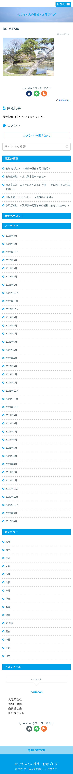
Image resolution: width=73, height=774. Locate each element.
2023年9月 (11, 260)
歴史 (8, 631)
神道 (8, 647)
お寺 (8, 541)
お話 (8, 550)
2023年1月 (11, 284)
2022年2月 (11, 374)
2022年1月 (11, 382)
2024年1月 (11, 244)
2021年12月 (12, 390)
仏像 (8, 574)
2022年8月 (11, 325)
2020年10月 (12, 505)
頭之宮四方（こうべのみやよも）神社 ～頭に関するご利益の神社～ (38, 186)
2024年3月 (11, 235)
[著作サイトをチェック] (29, 93)
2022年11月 (12, 301)
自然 (8, 656)
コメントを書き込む (36, 135)
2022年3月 (11, 366)
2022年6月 (11, 341)
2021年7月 (11, 431)
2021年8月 (11, 423)
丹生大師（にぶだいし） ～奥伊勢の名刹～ (31, 197)
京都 (8, 558)
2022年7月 (11, 333)
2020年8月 (11, 521)
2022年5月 (11, 350)
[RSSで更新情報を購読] (44, 93)
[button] (67, 147)
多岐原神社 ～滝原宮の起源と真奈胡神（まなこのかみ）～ (38, 205)
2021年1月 (11, 480)
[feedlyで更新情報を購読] (37, 93)
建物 (8, 615)
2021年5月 (11, 447)
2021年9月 (11, 415)
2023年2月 (11, 276)
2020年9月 (11, 513)
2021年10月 (12, 407)
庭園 (8, 607)
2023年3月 (11, 268)
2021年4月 (11, 456)
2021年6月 (11, 439)
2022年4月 (11, 358)
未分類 (9, 623)
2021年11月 (12, 399)
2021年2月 (11, 472)
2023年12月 (12, 252)
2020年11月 (12, 496)
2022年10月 (12, 309)
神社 (8, 639)
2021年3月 (11, 464)
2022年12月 (12, 293)
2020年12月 (12, 488)
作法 (8, 590)
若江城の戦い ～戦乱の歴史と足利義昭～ (28, 168)
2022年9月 (11, 317)
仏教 (8, 582)
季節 (8, 598)
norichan (36, 692)
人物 (8, 566)
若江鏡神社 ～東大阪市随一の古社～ (26, 176)
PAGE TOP (37, 750)
